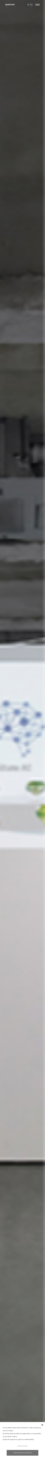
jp (28, 4)
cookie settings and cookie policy (22, 1452)
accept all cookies (22, 1446)
